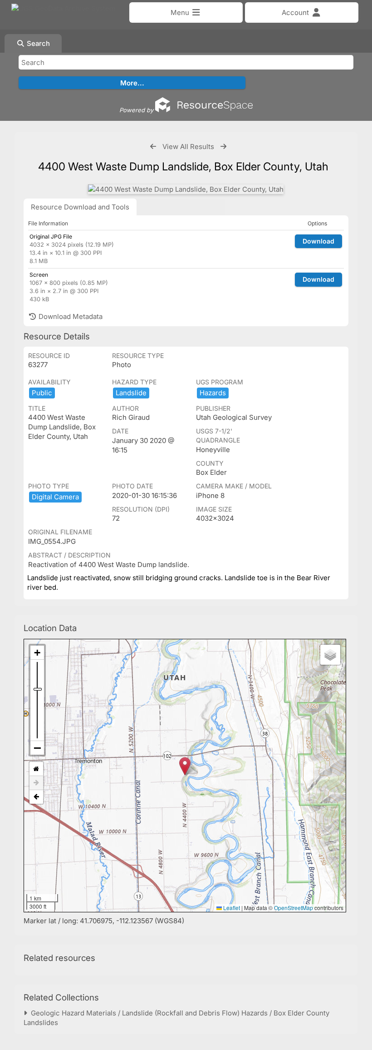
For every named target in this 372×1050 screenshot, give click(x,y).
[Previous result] (153, 146)
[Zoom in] (37, 653)
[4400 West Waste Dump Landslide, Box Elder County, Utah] (186, 189)
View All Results (188, 146)
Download (318, 241)
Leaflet (231, 907)
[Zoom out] (37, 748)
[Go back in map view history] (36, 797)
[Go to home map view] (36, 769)
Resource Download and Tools (80, 207)
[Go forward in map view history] (36, 783)
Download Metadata (70, 316)
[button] (185, 766)
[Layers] (330, 655)
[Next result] (223, 146)
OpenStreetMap (293, 907)
